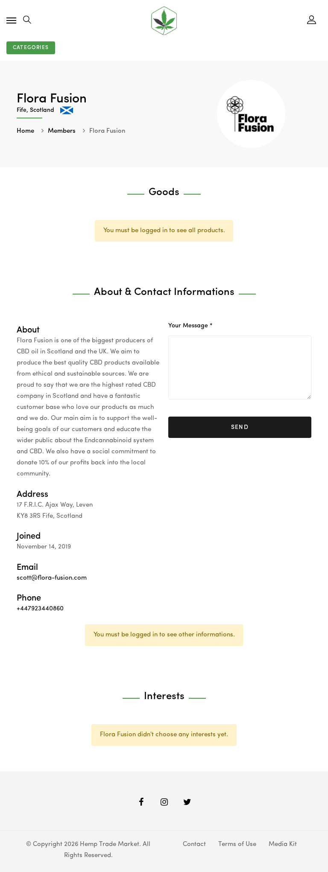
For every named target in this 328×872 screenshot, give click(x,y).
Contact (194, 844)
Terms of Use (237, 844)
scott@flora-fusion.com (52, 578)
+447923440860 (40, 609)
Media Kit (283, 844)
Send (240, 427)
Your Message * (190, 326)
